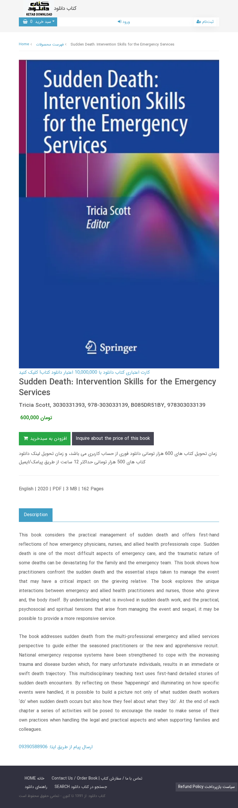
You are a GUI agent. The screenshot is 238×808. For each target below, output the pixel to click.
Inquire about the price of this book (113, 438)
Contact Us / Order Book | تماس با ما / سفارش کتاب (97, 778)
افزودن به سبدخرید (48, 438)
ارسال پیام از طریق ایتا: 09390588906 (56, 747)
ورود (125, 22)
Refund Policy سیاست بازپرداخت (206, 787)
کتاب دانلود (65, 8)
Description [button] (36, 514)
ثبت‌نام (207, 22)
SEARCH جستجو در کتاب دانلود (81, 787)
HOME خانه (34, 778)
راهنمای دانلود (36, 787)
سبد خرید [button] (39, 22)
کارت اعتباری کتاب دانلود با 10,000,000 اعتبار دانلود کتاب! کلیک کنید (84, 372)
